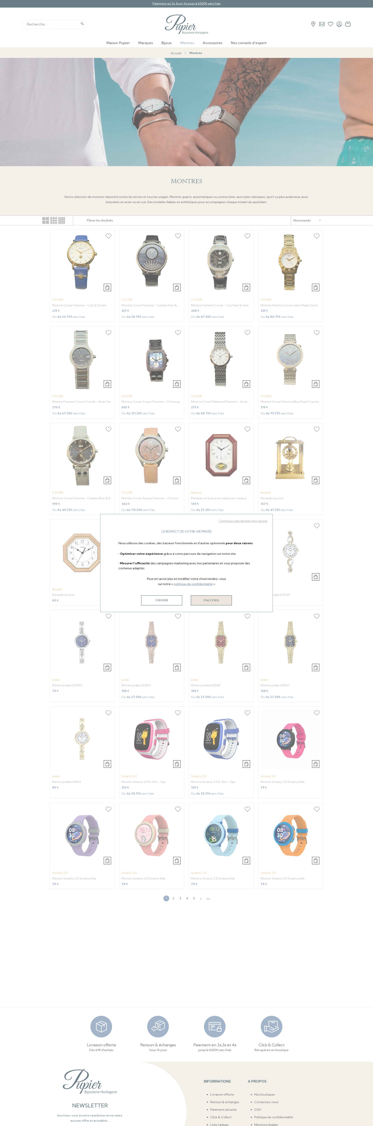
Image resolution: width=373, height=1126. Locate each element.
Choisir (161, 600)
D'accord (211, 600)
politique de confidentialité (193, 584)
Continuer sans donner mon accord (243, 521)
